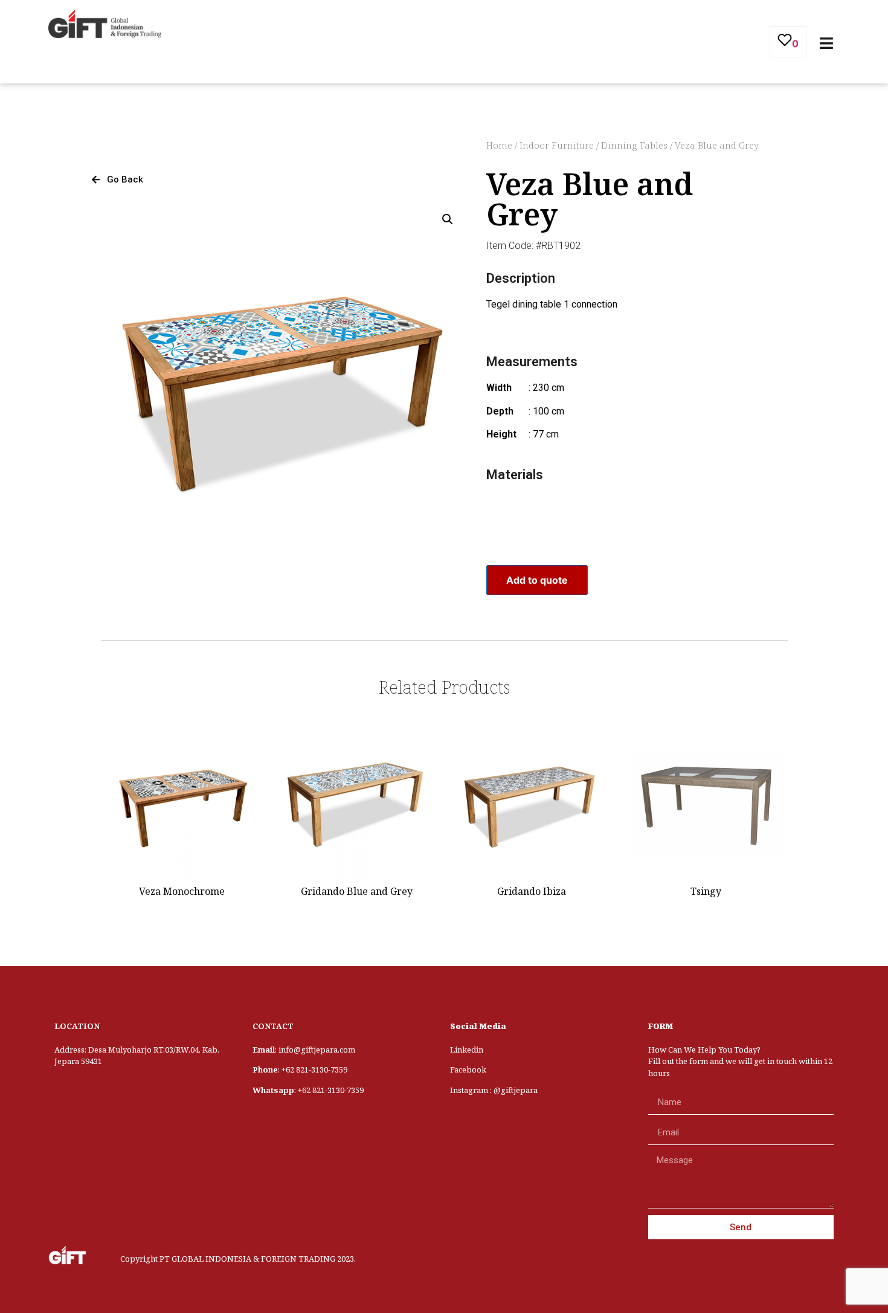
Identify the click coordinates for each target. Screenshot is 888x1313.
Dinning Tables (634, 145)
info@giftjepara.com (316, 1049)
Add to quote (537, 580)
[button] (117, 179)
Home (499, 145)
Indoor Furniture (557, 145)
